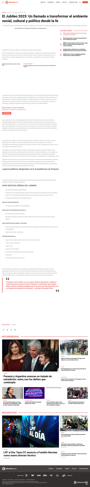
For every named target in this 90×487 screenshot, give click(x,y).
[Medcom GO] (20, 476)
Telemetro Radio (73, 2)
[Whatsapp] (11, 330)
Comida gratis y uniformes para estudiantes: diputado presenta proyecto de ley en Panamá (74, 50)
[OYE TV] (33, 476)
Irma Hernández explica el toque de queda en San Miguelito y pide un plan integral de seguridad (12, 403)
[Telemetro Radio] (63, 476)
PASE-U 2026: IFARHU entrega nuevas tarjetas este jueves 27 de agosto (75, 34)
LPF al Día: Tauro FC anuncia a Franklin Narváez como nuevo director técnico (30, 454)
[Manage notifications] (87, 484)
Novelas (64, 2)
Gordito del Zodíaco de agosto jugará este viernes (33, 402)
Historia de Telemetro (19, 479)
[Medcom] (70, 476)
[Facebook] (3, 330)
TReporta (42, 2)
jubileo (14, 324)
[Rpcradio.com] (51, 476)
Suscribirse (6, 113)
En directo (85, 2)
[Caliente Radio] (57, 476)
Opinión (58, 2)
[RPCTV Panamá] (26, 476)
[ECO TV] (45, 476)
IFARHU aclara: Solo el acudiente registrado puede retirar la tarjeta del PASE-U (74, 54)
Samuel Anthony (7, 458)
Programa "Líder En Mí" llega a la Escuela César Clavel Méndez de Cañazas (74, 454)
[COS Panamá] (39, 476)
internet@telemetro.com (9, 483)
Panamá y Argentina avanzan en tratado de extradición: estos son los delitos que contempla (28, 379)
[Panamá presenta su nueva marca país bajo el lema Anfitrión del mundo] (12, 65)
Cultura (9, 12)
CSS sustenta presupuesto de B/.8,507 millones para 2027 (76, 402)
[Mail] (15, 330)
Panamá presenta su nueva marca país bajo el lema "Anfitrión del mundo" (39, 66)
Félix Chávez (63, 437)
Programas (51, 2)
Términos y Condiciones (7, 479)
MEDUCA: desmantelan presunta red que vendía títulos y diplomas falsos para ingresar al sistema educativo (75, 44)
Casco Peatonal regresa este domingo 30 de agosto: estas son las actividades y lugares (56, 403)
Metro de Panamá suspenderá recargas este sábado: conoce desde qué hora (73, 359)
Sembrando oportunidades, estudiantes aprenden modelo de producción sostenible (73, 444)
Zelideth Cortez (63, 447)
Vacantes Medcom (30, 479)
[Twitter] (7, 330)
